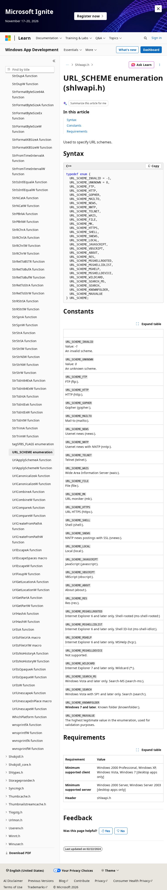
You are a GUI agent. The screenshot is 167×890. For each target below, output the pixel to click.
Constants (74, 125)
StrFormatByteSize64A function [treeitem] (28, 94)
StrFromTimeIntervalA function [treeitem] (28, 158)
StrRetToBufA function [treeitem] (28, 269)
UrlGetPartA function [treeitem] (27, 598)
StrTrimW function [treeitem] (25, 436)
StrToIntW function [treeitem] (26, 420)
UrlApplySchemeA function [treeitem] (31, 460)
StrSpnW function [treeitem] (25, 325)
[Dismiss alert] (158, 8)
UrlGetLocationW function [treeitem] (31, 590)
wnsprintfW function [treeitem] (27, 733)
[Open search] (145, 38)
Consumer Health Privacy (131, 881)
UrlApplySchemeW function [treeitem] (32, 468)
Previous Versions (41, 881)
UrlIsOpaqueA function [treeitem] (29, 669)
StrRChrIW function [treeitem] (26, 245)
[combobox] (29, 69)
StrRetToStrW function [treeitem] (28, 293)
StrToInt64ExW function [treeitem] (29, 388)
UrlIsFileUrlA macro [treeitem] (26, 637)
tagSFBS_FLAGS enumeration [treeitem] (33, 444)
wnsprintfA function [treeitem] (26, 725)
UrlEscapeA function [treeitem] (27, 550)
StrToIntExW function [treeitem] (27, 412)
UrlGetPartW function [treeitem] (27, 606)
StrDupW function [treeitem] (25, 84)
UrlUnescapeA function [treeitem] (29, 693)
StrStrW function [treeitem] (24, 373)
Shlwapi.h (82, 65)
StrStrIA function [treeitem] (24, 341)
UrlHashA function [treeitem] (25, 613)
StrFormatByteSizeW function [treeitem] (27, 129)
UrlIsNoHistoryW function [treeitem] (30, 661)
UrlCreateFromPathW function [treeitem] (27, 539)
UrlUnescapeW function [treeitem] (29, 709)
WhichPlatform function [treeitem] (29, 717)
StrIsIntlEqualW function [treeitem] (30, 190)
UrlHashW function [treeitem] (26, 622)
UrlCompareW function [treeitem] (29, 516)
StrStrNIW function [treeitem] (26, 357)
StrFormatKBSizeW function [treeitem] (32, 147)
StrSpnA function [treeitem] (24, 317)
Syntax (71, 120)
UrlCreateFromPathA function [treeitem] (27, 526)
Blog (62, 881)
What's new (127, 50)
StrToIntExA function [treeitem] (27, 404)
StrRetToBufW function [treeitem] (28, 277)
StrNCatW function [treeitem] (25, 206)
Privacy (100, 881)
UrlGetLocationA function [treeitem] (30, 582)
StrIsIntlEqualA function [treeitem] (29, 182)
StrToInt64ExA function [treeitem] (28, 380)
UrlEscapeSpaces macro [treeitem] (29, 558)
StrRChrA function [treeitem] (25, 230)
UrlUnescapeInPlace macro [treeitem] (32, 701)
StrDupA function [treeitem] (24, 76)
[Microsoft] (8, 38)
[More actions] (160, 64)
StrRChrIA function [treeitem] (26, 237)
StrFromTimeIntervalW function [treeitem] (28, 171)
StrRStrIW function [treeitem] (25, 309)
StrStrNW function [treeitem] (25, 365)
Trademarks (36, 887)
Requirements (77, 131)
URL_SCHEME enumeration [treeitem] (32, 452)
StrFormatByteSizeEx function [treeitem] (27, 116)
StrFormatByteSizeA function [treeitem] (33, 105)
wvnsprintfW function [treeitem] (28, 749)
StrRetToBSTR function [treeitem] (28, 261)
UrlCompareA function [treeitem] (28, 507)
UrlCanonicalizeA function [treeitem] (31, 476)
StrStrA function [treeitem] (23, 333)
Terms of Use (12, 887)
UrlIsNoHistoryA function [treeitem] (30, 653)
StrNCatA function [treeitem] (25, 198)
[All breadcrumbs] (67, 64)
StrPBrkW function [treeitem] (25, 222)
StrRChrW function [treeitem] (25, 253)
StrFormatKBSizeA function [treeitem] (31, 140)
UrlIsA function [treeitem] (23, 629)
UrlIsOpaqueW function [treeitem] (29, 677)
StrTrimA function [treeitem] (25, 428)
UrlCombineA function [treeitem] (28, 492)
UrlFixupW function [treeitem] (26, 574)
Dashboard (151, 50)
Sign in (157, 38)
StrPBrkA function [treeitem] (25, 214)
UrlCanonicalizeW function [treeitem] (31, 484)
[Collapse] (54, 60)
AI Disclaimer (13, 881)
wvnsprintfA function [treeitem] (27, 741)
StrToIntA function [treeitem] (25, 396)
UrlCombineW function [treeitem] (28, 500)
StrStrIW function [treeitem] (24, 349)
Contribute (82, 881)
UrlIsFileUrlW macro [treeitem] (26, 645)
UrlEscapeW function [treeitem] (27, 566)
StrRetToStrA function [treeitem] (27, 285)
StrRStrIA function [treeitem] (25, 301)
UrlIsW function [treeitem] (23, 685)
